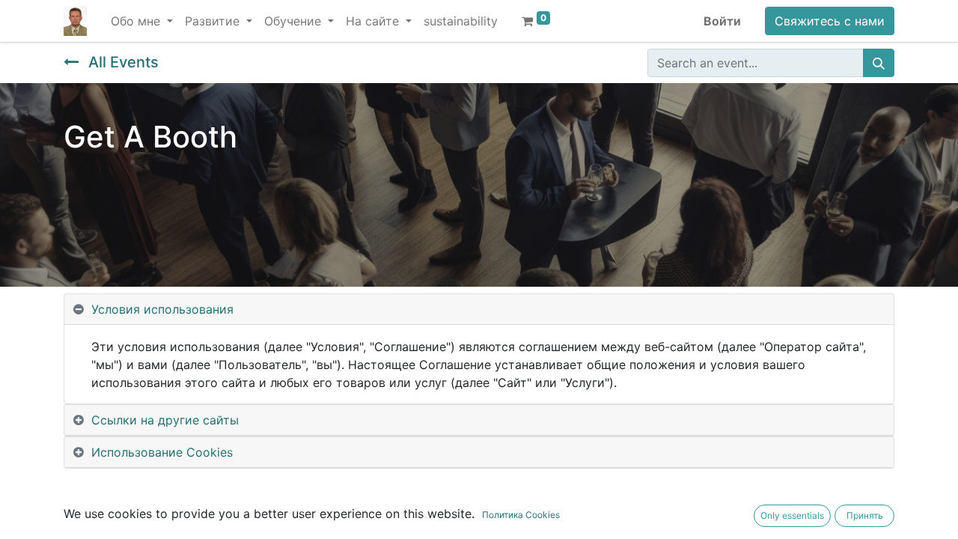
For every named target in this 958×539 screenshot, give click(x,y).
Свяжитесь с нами (830, 20)
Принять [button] (864, 515)
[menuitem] (461, 21)
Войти (722, 20)
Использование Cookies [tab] (162, 452)
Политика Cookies (521, 514)
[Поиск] (878, 63)
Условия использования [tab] (162, 309)
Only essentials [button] (792, 515)
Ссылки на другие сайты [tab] (165, 419)
